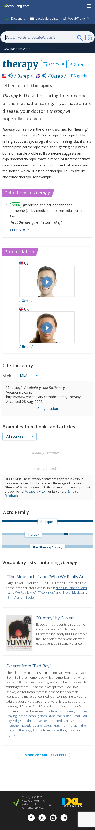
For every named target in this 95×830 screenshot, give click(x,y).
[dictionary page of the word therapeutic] (74, 534)
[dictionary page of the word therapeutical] (92, 534)
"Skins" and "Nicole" (20, 597)
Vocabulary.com (36, 491)
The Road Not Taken (59, 711)
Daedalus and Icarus (37, 725)
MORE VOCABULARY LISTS (45, 755)
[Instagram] (53, 818)
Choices (81, 711)
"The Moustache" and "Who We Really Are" (46, 576)
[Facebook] (31, 818)
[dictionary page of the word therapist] (86, 534)
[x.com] (42, 818)
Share (78, 64)
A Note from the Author (49, 730)
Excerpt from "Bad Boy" (28, 666)
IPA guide (78, 76)
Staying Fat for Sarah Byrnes (26, 716)
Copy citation (47, 408)
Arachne (59, 725)
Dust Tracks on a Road (64, 716)
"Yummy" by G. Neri (55, 618)
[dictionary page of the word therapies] (66, 534)
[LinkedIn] (64, 818)
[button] (89, 6)
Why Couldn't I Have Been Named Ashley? (43, 720)
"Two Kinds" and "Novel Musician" (62, 592)
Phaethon (13, 725)
